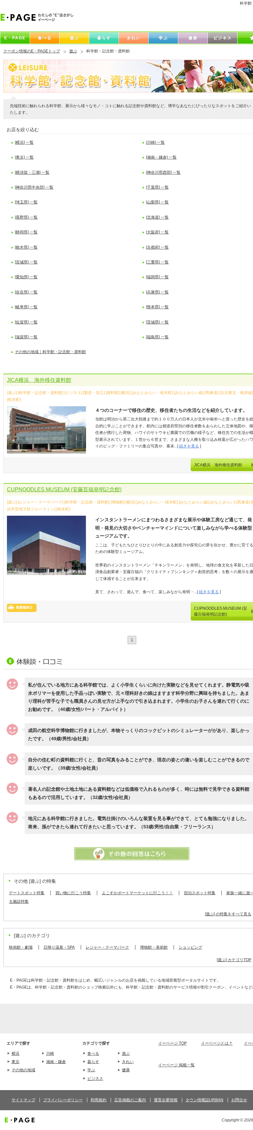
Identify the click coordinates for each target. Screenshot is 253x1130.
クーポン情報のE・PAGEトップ (31, 51)
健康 (126, 1070)
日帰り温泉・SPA (59, 947)
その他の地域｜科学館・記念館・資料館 (50, 352)
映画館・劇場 (21, 947)
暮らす (93, 1061)
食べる (93, 1053)
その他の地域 (23, 1070)
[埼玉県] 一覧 (26, 202)
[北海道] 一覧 (157, 217)
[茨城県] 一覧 (157, 322)
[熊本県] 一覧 (157, 307)
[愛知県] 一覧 (26, 277)
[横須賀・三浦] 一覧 (32, 172)
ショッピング (190, 947)
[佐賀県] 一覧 (26, 322)
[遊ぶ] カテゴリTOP (234, 960)
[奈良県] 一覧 (26, 292)
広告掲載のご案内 (130, 1100)
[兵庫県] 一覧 (157, 292)
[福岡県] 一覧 (157, 277)
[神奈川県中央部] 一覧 (34, 187)
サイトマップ (23, 1100)
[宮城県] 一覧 (26, 262)
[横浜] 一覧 (24, 142)
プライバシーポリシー (63, 1100)
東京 (15, 1061)
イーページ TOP (172, 1043)
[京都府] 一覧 (157, 247)
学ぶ (91, 1070)
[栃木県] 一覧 (26, 247)
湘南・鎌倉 (56, 1061)
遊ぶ (73, 51)
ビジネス (95, 1078)
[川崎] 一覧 (155, 142)
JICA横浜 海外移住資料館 (39, 380)
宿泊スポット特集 (199, 893)
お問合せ (239, 1100)
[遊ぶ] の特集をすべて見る (228, 914)
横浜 (15, 1053)
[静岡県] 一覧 (26, 232)
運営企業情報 (166, 1100)
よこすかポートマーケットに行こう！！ (137, 893)
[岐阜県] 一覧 (26, 307)
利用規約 (98, 1100)
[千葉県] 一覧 (157, 187)
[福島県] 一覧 (157, 337)
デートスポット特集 (26, 893)
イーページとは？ (217, 1043)
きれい (128, 1061)
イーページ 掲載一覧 (176, 1065)
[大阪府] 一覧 (157, 232)
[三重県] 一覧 (157, 262)
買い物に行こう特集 (73, 893)
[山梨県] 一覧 (157, 202)
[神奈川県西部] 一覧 (163, 172)
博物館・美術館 (154, 947)
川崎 (50, 1053)
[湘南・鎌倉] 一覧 (161, 157)
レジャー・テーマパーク (107, 947)
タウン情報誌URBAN (204, 1100)
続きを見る (189, 446)
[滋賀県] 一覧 (26, 337)
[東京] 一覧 (24, 157)
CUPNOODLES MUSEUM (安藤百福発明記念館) (64, 489)
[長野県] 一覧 (26, 217)
